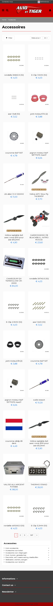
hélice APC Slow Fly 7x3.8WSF (39, 195)
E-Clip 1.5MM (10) (39, 75)
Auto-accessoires (11, 548)
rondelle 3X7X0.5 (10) (39, 278)
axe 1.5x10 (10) (39, 322)
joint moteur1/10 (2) (39, 114)
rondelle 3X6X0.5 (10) (14, 75)
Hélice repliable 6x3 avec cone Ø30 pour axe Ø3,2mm (14, 237)
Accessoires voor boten (14, 550)
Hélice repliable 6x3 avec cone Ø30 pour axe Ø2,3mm (39, 443)
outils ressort (39, 400)
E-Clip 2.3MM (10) (14, 322)
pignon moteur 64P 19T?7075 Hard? (14, 401)
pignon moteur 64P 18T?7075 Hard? (39, 154)
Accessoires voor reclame (15, 562)
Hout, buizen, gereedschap (15, 555)
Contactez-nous (7, 2)
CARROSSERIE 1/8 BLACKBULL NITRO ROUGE (39, 237)
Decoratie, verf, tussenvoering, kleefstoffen (21, 557)
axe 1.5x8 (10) (14, 114)
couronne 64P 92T (39, 361)
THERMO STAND (39, 484)
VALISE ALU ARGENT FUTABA (14, 485)
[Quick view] (14, 71)
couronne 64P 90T (14, 153)
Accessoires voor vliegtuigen (16, 553)
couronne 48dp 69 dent (14, 442)
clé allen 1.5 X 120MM (14, 194)
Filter (10, 38)
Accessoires (10, 543)
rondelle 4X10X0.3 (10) (14, 525)
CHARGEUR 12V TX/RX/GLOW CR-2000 (14, 280)
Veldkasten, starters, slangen (16, 560)
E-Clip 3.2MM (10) (39, 525)
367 (31, 535)
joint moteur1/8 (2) (14, 361)
